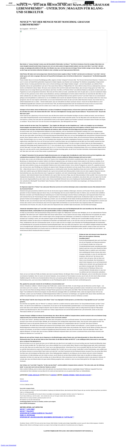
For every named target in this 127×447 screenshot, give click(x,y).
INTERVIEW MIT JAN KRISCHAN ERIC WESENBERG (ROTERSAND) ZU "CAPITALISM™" (47, 417)
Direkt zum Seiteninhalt (118, 1)
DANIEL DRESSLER (33, 375)
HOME (11, 3)
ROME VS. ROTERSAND (27, 415)
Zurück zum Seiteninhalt (8, 445)
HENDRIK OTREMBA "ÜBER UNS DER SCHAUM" (77, 375)
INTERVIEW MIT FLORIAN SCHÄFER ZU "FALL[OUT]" (36, 413)
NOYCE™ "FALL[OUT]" (27, 411)
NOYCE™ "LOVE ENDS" (27, 409)
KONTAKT (54, 375)
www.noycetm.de (24, 380)
